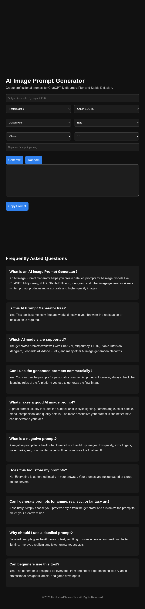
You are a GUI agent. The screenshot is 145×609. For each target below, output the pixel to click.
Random (33, 160)
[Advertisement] (72, 41)
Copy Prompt (17, 206)
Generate (14, 160)
